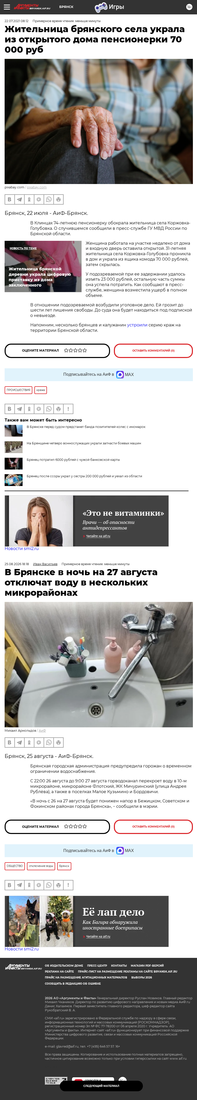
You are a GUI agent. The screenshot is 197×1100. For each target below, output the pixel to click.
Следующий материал (101, 1086)
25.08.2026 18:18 (17, 564)
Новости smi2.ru (22, 548)
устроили (137, 325)
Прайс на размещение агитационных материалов (86, 977)
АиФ (42, 730)
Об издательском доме (64, 965)
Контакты (119, 965)
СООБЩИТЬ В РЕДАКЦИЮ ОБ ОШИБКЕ (73, 983)
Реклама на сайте (59, 971)
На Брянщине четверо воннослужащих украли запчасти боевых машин (84, 443)
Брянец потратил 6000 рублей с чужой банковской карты (73, 460)
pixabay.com (37, 187)
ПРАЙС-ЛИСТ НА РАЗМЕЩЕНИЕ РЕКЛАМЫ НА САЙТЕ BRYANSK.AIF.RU (127, 971)
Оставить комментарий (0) (153, 350)
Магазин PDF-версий (147, 965)
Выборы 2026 (141, 977)
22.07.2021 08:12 (16, 21)
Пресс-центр (97, 965)
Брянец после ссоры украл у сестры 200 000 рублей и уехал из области (84, 476)
